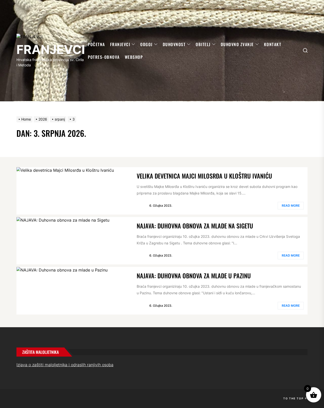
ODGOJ (146, 44)
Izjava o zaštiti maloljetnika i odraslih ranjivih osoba (64, 364)
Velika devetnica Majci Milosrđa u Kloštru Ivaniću (204, 175)
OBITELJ (203, 44)
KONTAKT (272, 44)
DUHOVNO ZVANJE (237, 44)
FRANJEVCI (50, 49)
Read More (291, 205)
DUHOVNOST (174, 44)
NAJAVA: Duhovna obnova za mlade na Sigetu (195, 225)
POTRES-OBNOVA (104, 57)
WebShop (134, 57)
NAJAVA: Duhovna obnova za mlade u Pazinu (194, 275)
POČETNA (96, 44)
